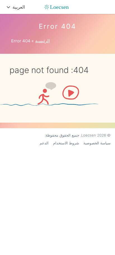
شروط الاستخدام (66, 143)
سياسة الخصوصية (97, 143)
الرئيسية (42, 40)
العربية (19, 7)
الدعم (44, 143)
